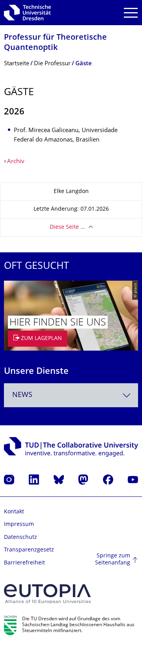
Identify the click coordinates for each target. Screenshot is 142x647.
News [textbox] (22, 395)
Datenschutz (20, 537)
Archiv (15, 162)
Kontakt (14, 512)
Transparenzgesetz (29, 550)
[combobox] (71, 395)
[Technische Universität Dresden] (27, 12)
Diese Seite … (67, 227)
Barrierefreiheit (24, 563)
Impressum (19, 524)
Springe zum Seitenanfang (112, 559)
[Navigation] (130, 13)
